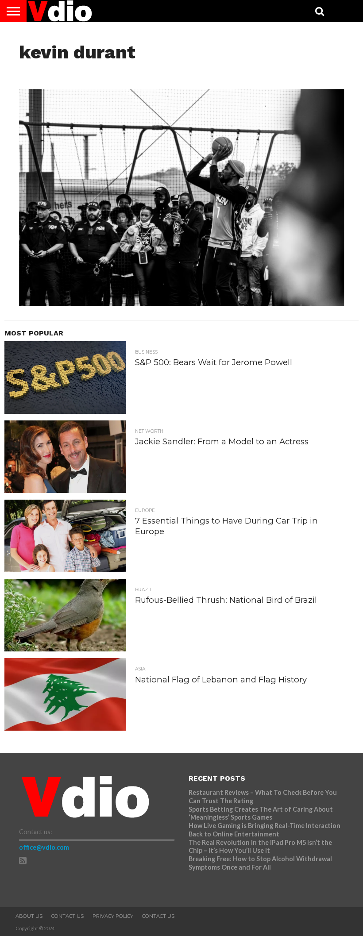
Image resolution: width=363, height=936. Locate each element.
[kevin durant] (181, 303)
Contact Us (67, 916)
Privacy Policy (113, 916)
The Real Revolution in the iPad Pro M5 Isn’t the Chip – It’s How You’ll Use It (260, 847)
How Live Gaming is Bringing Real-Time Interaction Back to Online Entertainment (264, 830)
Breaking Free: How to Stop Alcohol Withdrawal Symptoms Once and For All (260, 863)
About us (28, 916)
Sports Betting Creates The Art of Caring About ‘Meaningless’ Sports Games (261, 813)
